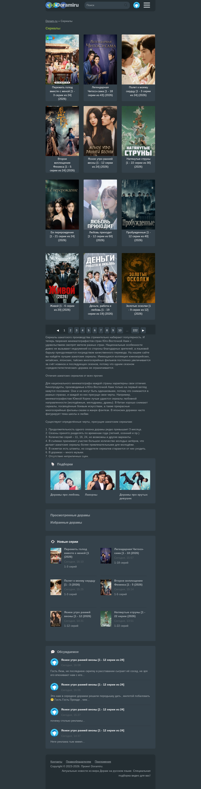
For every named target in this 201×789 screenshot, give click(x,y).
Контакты (56, 761)
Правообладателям (78, 761)
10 (120, 330)
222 (135, 330)
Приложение (103, 761)
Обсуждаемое (68, 652)
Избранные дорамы (66, 522)
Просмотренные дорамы (70, 515)
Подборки (65, 464)
